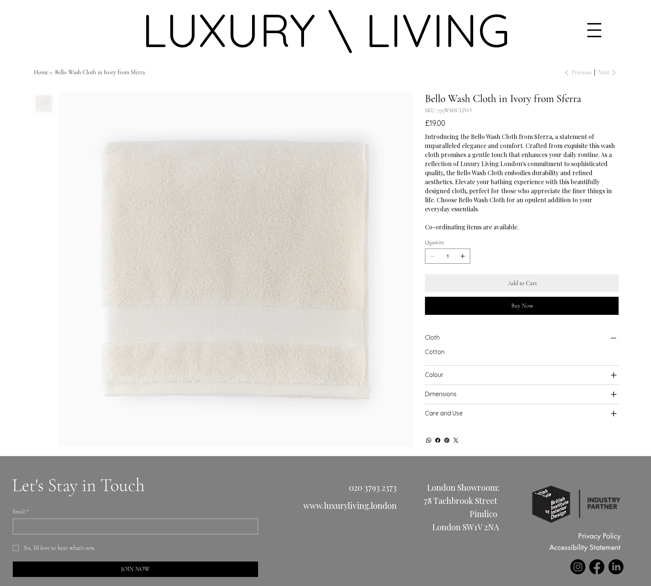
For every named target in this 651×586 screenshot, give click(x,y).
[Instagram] (577, 566)
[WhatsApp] (428, 440)
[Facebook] (438, 440)
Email (21, 511)
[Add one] (462, 256)
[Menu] (594, 30)
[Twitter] (456, 440)
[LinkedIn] (615, 566)
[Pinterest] (447, 440)
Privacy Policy (599, 536)
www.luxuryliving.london (350, 505)
